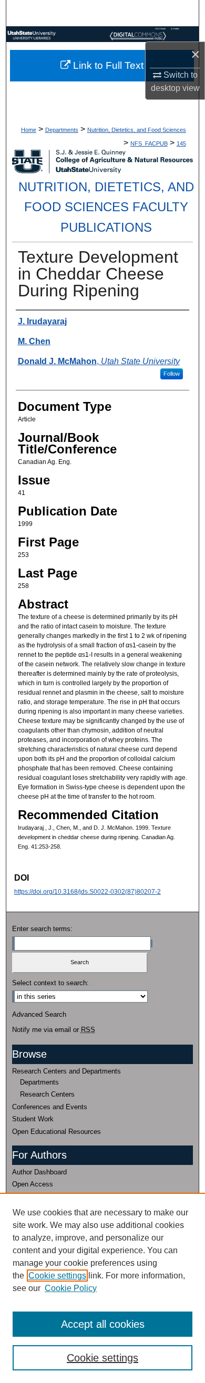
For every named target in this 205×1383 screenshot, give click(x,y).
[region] (102, 1288)
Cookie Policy (71, 1288)
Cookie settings (57, 1275)
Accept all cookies (103, 1324)
